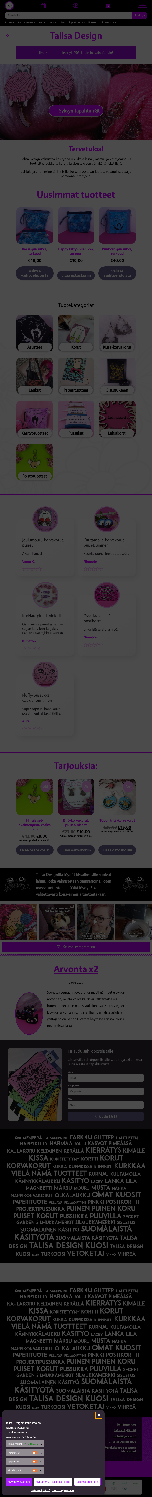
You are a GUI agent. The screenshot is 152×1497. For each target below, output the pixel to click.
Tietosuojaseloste (63, 1490)
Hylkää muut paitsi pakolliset (53, 1481)
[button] (99, 1415)
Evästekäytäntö (40, 1490)
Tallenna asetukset (87, 1481)
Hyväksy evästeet (19, 1481)
